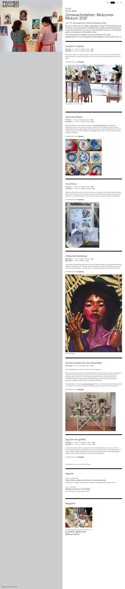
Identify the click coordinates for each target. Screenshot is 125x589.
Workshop (87, 464)
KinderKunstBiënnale (100, 125)
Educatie (80, 464)
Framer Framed (11, 4)
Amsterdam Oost (70, 464)
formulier (81, 62)
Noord (112, 2)
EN (108, 2)
